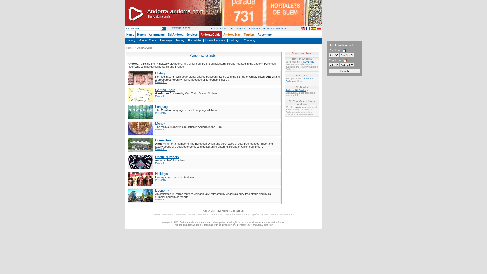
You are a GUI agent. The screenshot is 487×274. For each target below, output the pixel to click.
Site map (256, 28)
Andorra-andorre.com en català (277, 214)
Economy (249, 40)
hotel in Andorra (305, 62)
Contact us (237, 210)
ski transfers (302, 107)
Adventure (265, 34)
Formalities (195, 40)
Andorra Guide (210, 34)
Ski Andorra (175, 34)
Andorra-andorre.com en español (242, 214)
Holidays (234, 40)
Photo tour (240, 28)
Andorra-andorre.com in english (169, 214)
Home (130, 34)
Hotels (141, 34)
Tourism (249, 34)
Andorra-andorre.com (175, 13)
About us (208, 210)
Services (192, 34)
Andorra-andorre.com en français (205, 214)
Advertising (222, 210)
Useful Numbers (215, 40)
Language (166, 40)
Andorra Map (221, 28)
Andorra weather (276, 28)
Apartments (157, 34)
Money (180, 40)
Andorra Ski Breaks (296, 90)
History (131, 40)
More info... (161, 82)
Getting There (147, 40)
